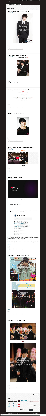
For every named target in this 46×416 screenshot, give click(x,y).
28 (12, 406)
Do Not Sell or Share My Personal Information (15, 413)
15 (13, 404)
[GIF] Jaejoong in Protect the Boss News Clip (17, 55)
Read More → (23, 44)
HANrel (24, 97)
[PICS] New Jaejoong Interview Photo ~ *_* (16, 113)
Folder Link (30, 98)
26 (9, 406)
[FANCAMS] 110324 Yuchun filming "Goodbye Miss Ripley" (24, 406)
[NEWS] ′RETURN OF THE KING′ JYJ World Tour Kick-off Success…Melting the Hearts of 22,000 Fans (24, 401)
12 (9, 404)
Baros (18, 97)
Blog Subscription (32, 397)
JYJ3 (18, 0)
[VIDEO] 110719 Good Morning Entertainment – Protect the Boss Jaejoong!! (21, 148)
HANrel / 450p (27, 97)
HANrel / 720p (31, 97)
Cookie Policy (14, 414)
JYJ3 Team (12, 12)
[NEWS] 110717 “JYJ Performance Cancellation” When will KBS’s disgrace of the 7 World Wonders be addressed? (23, 211)
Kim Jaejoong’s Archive (12, 4)
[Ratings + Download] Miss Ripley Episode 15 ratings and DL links (21, 89)
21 (12, 405)
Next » (37, 394)
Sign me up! (31, 403)
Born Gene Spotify (18, 4)
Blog (7, 4)
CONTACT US (27, 0)
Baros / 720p (21, 97)
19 (9, 405)
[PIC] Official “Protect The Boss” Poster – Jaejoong (18, 11)
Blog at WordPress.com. (8, 413)
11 (8, 404)
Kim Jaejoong (23, 0)
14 (12, 404)
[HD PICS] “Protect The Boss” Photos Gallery (17, 320)
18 (8, 405)
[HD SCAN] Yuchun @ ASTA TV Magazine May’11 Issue (19, 255)
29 (13, 406)
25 (8, 406)
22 (13, 405)
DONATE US (30, 0)
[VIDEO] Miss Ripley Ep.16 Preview (15, 177)
